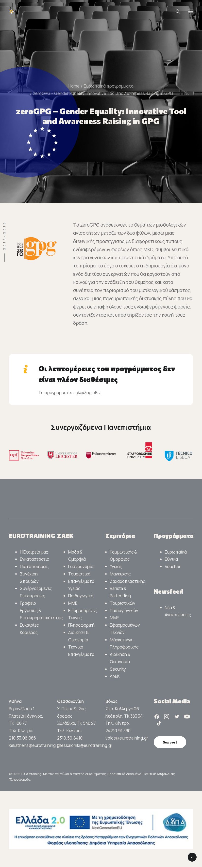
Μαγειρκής (120, 574)
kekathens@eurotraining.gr (35, 745)
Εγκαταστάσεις (34, 559)
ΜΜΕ (72, 603)
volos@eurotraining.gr (126, 738)
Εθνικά (171, 559)
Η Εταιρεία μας (34, 552)
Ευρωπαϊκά (176, 552)
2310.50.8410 (70, 738)
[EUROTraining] (46, 11)
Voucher (173, 566)
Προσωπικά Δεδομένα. (125, 774)
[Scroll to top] (192, 857)
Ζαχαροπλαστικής (127, 581)
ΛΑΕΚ (115, 676)
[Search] (175, 11)
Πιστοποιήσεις (34, 566)
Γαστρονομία (80, 566)
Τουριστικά (79, 574)
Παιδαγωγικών (124, 610)
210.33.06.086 (22, 738)
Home (74, 86)
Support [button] (170, 742)
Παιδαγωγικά (80, 596)
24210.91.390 (118, 730)
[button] (190, 11)
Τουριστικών (122, 603)
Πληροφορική (81, 625)
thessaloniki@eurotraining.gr (84, 745)
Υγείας (116, 566)
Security (118, 669)
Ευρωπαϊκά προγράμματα (109, 86)
